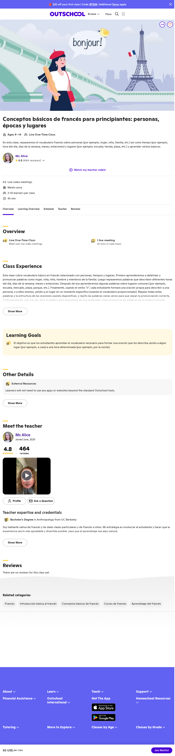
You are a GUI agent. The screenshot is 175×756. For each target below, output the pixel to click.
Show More (15, 311)
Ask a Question (43, 501)
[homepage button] (67, 14)
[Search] (117, 14)
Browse (92, 14)
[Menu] (123, 14)
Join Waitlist (162, 750)
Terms (115, 4)
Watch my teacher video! (90, 170)
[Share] (162, 24)
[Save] (170, 24)
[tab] (8, 209)
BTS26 (93, 4)
